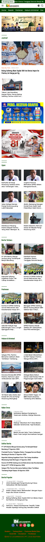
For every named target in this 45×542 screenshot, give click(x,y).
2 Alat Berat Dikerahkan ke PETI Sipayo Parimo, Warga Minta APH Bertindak (33, 357)
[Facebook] (13, 525)
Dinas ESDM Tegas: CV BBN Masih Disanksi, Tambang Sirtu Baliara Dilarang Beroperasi (32, 397)
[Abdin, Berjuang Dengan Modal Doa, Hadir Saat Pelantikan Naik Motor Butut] (33, 196)
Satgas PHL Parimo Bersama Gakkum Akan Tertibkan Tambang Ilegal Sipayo (11, 357)
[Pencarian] (42, 5)
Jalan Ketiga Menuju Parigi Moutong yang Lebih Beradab (10, 206)
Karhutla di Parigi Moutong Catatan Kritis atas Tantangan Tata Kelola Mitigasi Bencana (11, 184)
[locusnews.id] (12, 5)
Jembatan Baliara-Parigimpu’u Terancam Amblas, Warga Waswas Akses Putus (27, 414)
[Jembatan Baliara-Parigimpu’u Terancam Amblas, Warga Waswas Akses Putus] (7, 415)
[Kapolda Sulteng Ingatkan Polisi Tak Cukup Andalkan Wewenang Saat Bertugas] (11, 269)
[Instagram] (24, 525)
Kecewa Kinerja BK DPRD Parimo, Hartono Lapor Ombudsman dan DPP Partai (11, 377)
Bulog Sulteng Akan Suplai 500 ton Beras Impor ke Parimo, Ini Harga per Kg (24, 499)
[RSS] (32, 525)
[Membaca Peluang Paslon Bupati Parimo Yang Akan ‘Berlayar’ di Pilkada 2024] (11, 218)
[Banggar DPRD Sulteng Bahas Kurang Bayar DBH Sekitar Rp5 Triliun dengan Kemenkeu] (33, 298)
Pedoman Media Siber (32, 531)
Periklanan (32, 534)
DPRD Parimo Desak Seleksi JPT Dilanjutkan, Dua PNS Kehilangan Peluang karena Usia (33, 328)
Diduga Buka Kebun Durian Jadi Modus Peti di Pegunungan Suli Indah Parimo (33, 377)
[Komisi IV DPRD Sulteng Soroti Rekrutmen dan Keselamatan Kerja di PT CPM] (33, 269)
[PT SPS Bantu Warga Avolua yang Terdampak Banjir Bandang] (11, 249)
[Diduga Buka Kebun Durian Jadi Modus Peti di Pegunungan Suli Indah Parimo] (33, 367)
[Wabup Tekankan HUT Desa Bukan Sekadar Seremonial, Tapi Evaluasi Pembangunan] (7, 424)
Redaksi (7, 531)
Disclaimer (22, 534)
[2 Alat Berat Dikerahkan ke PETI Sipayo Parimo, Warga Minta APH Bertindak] (33, 347)
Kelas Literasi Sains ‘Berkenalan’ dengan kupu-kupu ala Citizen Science (24, 491)
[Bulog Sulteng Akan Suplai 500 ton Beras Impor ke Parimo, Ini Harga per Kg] (22, 53)
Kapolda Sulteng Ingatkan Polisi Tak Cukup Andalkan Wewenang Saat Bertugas (9, 278)
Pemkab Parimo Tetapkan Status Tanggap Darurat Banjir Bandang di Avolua (33, 258)
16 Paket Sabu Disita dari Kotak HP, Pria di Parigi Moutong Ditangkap (11, 397)
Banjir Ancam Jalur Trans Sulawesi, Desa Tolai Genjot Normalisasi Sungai (28, 433)
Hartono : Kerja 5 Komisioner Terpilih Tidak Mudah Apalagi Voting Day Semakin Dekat (23, 506)
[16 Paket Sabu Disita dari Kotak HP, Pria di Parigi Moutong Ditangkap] (11, 387)
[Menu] (3, 5)
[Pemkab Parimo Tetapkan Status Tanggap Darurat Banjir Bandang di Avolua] (33, 249)
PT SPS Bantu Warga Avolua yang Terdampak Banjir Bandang (11, 258)
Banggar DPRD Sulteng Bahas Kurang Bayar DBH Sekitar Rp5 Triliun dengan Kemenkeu (33, 308)
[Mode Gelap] (39, 5)
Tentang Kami (17, 531)
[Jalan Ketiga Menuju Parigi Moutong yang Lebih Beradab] (11, 196)
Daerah (4, 68)
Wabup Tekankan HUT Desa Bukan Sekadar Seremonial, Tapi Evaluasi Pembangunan (27, 424)
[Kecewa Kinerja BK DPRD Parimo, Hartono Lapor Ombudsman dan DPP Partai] (11, 367)
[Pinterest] (20, 525)
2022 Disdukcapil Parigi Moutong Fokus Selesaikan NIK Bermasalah (21, 484)
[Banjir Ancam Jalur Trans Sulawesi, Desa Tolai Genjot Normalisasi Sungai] (7, 434)
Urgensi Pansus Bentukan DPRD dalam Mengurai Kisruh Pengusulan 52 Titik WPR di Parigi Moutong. (33, 184)
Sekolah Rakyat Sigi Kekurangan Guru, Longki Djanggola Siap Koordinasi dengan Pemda (11, 328)
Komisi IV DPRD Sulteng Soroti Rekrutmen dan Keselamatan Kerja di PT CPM (33, 278)
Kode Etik (13, 534)
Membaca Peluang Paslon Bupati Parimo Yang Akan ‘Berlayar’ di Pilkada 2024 (10, 228)
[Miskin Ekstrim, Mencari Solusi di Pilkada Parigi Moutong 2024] (33, 218)
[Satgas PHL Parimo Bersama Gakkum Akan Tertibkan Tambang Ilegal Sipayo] (11, 347)
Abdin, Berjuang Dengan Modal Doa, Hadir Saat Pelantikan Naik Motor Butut (33, 206)
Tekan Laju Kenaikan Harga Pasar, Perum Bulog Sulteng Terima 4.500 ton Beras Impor (12, 94)
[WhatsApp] (28, 525)
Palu (8, 68)
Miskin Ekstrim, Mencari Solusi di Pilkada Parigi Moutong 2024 (33, 227)
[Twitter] (17, 525)
